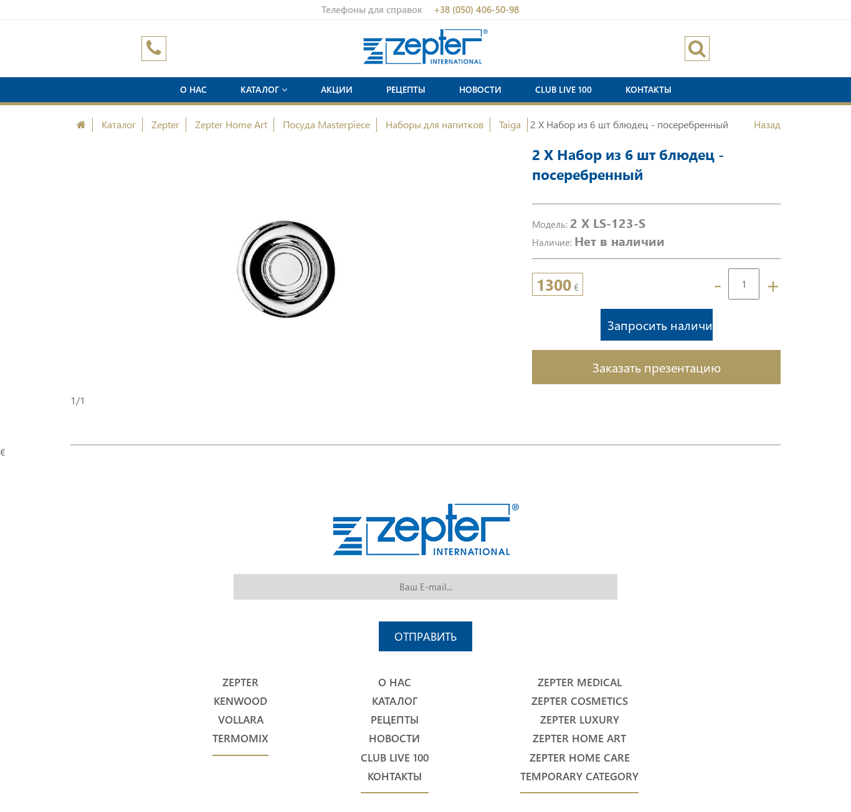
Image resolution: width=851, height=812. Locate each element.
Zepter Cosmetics (579, 701)
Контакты (648, 89)
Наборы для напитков (434, 124)
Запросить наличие (660, 324)
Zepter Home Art (231, 124)
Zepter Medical (580, 682)
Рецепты (406, 89)
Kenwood (240, 701)
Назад (767, 124)
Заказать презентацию (656, 366)
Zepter (165, 124)
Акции (337, 89)
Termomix (240, 738)
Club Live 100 (563, 89)
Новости (480, 89)
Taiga (510, 124)
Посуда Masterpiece (326, 124)
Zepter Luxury (579, 719)
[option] (285, 269)
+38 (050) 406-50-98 (476, 9)
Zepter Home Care (580, 757)
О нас (193, 89)
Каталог (261, 89)
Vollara (241, 719)
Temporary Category (579, 776)
